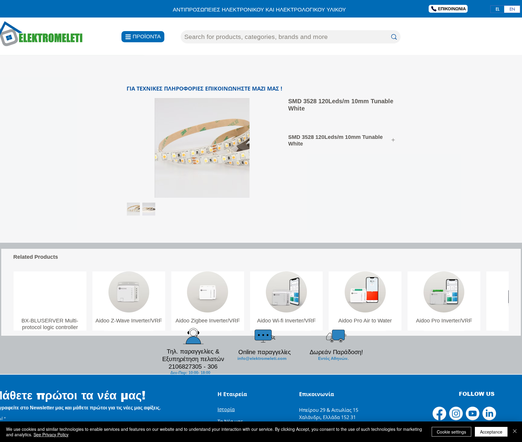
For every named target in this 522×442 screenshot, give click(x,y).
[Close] (514, 431)
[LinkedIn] (489, 413)
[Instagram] (456, 413)
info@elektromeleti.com (261, 358)
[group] (261, 301)
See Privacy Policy (51, 434)
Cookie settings (451, 432)
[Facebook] (439, 413)
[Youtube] (472, 413)
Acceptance (491, 432)
